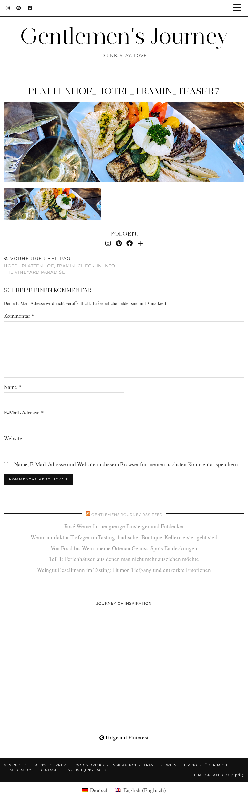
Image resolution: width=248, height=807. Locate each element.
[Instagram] (8, 8)
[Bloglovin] (140, 243)
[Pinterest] (18, 8)
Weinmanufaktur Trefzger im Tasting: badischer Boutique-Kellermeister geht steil (124, 537)
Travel (151, 765)
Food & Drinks (88, 765)
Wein (171, 765)
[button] (239, 8)
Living (190, 765)
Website (13, 438)
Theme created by (217, 775)
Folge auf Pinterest (126, 737)
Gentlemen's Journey (124, 35)
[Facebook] (30, 8)
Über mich (216, 765)
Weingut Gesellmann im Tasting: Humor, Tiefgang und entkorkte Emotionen (124, 570)
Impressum (20, 770)
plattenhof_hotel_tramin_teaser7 (124, 91)
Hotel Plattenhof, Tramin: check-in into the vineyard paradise (59, 265)
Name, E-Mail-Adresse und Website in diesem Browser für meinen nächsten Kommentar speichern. (126, 464)
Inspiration (123, 765)
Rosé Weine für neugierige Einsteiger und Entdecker (124, 526)
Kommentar (19, 315)
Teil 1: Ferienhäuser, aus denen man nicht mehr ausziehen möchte (124, 559)
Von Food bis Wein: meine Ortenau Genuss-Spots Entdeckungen (124, 548)
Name (12, 387)
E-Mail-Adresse (24, 412)
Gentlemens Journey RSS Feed (127, 514)
